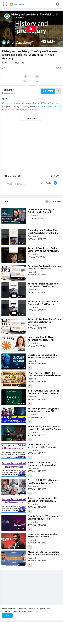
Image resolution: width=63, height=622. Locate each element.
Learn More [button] (32, 611)
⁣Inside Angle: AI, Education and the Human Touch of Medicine (43, 392)
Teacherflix (8, 89)
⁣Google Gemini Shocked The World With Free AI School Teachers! (42, 357)
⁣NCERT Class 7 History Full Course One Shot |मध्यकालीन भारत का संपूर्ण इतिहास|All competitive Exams (44, 375)
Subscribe (47, 91)
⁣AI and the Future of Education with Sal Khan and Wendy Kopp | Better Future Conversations (44, 554)
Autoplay (56, 201)
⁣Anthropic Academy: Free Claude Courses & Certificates (45, 267)
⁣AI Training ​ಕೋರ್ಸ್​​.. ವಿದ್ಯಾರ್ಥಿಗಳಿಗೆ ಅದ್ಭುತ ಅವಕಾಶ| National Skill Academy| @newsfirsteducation (44, 411)
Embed (37, 81)
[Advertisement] (31, 145)
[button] (57, 4)
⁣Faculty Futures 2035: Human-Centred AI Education (43, 517)
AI (29, 368)
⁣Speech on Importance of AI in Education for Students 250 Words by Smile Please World (43, 465)
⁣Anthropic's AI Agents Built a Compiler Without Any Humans (43, 249)
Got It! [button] (7, 615)
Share (26, 81)
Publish (50, 183)
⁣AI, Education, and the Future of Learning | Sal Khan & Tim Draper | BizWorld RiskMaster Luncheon (44, 429)
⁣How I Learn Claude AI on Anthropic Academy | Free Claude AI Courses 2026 (41, 340)
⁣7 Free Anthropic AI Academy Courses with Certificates (43, 285)
